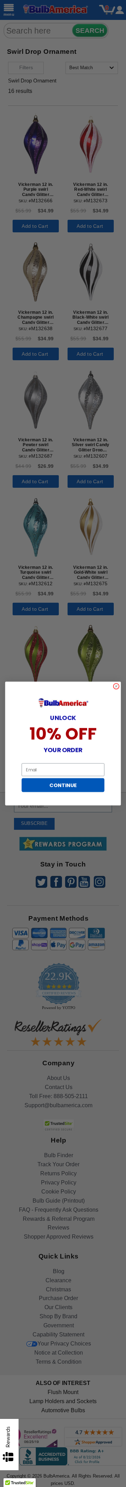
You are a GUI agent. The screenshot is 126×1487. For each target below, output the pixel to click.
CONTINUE (62, 785)
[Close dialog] (116, 686)
